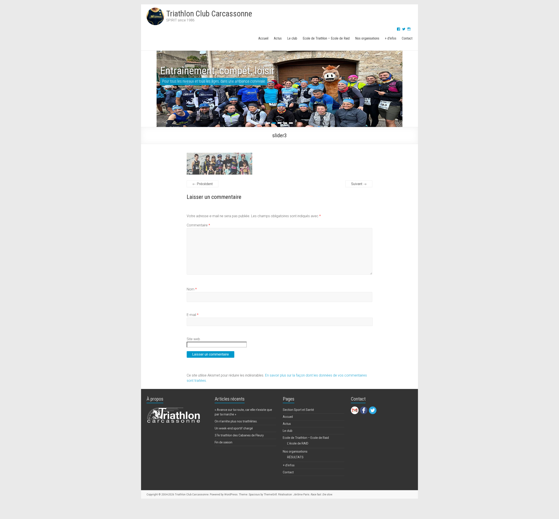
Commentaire (198, 225)
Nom (192, 289)
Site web (193, 339)
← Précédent (202, 184)
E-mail (192, 315)
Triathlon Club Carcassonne (209, 13)
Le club (292, 38)
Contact (407, 38)
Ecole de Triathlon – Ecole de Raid (326, 38)
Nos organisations (367, 38)
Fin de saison (223, 442)
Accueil (263, 38)
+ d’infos (390, 38)
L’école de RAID (297, 443)
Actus (278, 38)
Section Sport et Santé (298, 409)
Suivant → (359, 184)
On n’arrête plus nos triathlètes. (236, 421)
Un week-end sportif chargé (234, 428)
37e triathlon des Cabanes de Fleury (239, 435)
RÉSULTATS (295, 457)
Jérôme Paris (301, 494)
